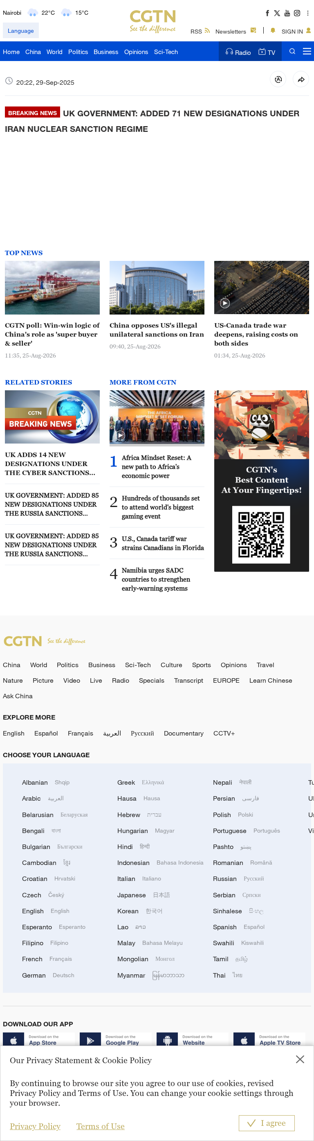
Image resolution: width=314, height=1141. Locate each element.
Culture (171, 665)
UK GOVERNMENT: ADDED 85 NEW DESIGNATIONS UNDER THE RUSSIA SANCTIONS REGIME (52, 504)
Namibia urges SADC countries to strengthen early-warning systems (156, 579)
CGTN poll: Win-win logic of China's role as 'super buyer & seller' (52, 334)
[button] (225, 303)
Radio (243, 52)
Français (80, 733)
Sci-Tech (166, 51)
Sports (201, 665)
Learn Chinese (270, 680)
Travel (265, 665)
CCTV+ (224, 733)
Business (106, 51)
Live (96, 680)
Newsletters (230, 31)
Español (46, 733)
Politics (78, 51)
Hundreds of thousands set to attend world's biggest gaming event (161, 507)
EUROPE (226, 680)
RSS (196, 31)
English (14, 733)
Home (11, 51)
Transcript (188, 680)
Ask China (18, 696)
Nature (13, 680)
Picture (43, 680)
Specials (151, 680)
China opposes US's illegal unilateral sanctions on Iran (157, 329)
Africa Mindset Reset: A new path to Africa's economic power (156, 466)
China (33, 51)
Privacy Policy (35, 1126)
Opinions (136, 51)
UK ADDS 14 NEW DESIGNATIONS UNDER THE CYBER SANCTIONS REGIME (47, 464)
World (55, 51)
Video (71, 680)
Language (21, 30)
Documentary (184, 733)
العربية (112, 733)
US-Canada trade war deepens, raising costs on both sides (256, 334)
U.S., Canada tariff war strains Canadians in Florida (163, 543)
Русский (142, 733)
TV (271, 52)
